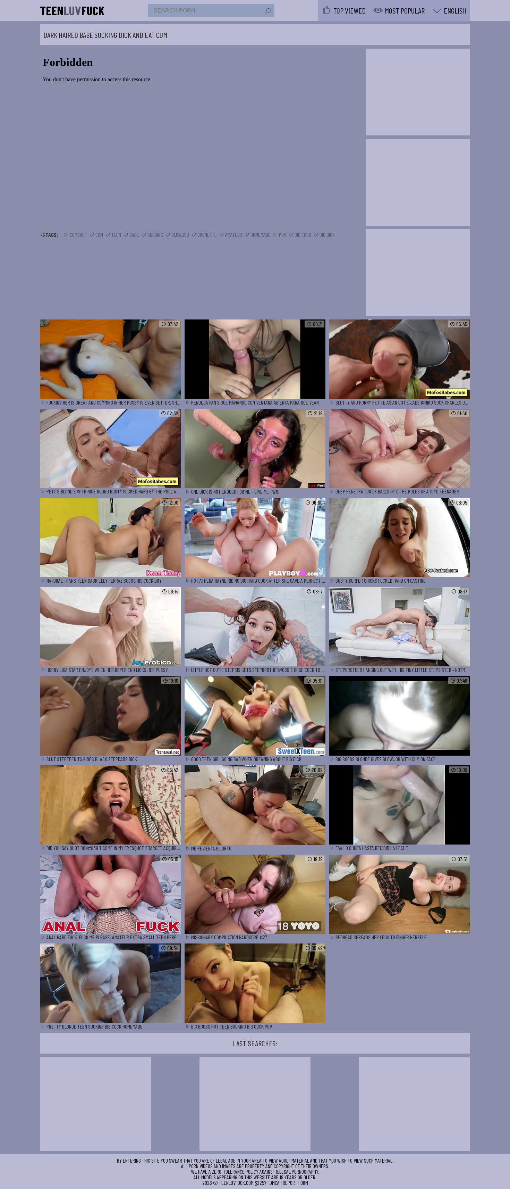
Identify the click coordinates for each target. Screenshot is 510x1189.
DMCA (275, 1182)
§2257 (260, 1182)
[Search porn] (267, 11)
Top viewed (349, 10)
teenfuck (72, 10)
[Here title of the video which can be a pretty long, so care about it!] (110, 359)
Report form (295, 1182)
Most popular (405, 10)
